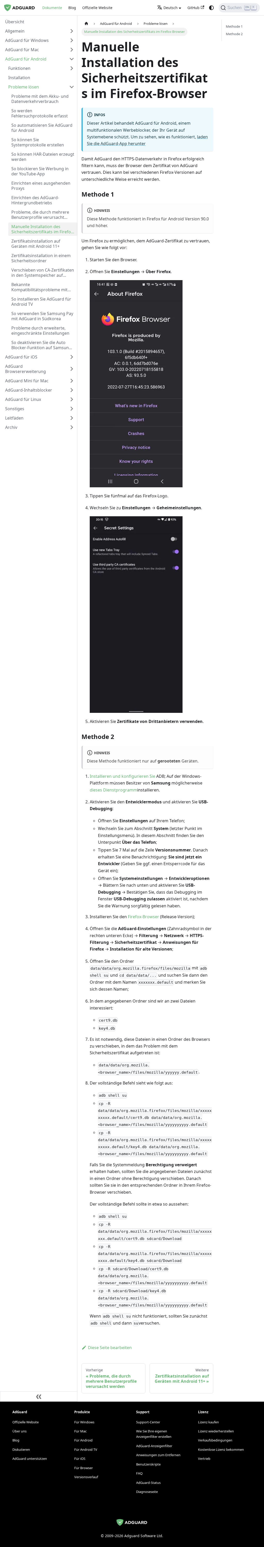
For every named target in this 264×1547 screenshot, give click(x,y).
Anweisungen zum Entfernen (158, 1455)
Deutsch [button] (170, 7)
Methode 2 (234, 34)
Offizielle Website (97, 7)
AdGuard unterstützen (29, 1458)
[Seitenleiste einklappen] (38, 1396)
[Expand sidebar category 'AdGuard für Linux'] (71, 399)
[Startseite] (86, 24)
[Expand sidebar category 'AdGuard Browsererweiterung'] (71, 369)
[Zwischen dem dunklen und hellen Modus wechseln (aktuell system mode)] (211, 8)
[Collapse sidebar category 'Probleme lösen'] (71, 87)
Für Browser (83, 1468)
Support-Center (148, 1422)
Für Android (83, 1440)
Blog (72, 7)
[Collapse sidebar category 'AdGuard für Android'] (71, 59)
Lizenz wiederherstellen (216, 1431)
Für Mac (80, 1431)
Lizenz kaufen (208, 1422)
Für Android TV (85, 1449)
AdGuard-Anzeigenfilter (154, 1446)
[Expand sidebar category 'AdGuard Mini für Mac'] (71, 381)
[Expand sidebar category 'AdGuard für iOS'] (71, 357)
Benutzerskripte (148, 1464)
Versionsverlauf (86, 1477)
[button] (39, 31)
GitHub (193, 7)
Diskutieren (21, 1449)
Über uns (19, 1431)
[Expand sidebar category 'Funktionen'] (71, 68)
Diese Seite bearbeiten (110, 1347)
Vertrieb (204, 1458)
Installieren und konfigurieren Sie (122, 776)
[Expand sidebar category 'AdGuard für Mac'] (71, 50)
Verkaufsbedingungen (215, 1440)
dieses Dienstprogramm (113, 790)
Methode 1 (234, 26)
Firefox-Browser (143, 917)
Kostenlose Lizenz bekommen (221, 1449)
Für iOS (79, 1458)
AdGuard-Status (148, 1482)
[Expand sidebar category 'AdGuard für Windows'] (71, 40)
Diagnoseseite (147, 1491)
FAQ (139, 1473)
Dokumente (52, 7)
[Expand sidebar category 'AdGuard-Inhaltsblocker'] (71, 390)
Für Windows (84, 1422)
